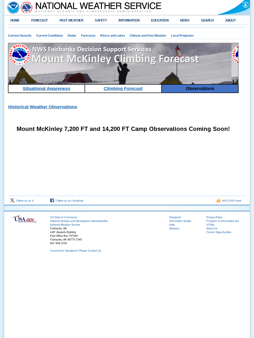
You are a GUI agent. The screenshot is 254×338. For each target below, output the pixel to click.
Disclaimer (175, 217)
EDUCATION (159, 20)
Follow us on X (23, 200)
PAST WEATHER (71, 20)
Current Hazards (20, 35)
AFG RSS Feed (231, 200)
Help (172, 224)
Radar (72, 35)
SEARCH (207, 20)
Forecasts (88, 35)
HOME (15, 20)
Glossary (174, 228)
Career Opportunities (218, 232)
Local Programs (182, 35)
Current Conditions (49, 35)
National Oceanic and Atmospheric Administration (79, 221)
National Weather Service (65, 224)
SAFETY (101, 20)
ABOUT (230, 20)
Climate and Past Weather (148, 35)
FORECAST (39, 20)
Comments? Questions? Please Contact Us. (76, 250)
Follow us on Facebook (69, 200)
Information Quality (180, 221)
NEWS (184, 20)
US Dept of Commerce (63, 217)
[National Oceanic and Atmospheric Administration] (12, 7)
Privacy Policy (214, 217)
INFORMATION (129, 20)
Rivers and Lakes (112, 35)
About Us (211, 228)
